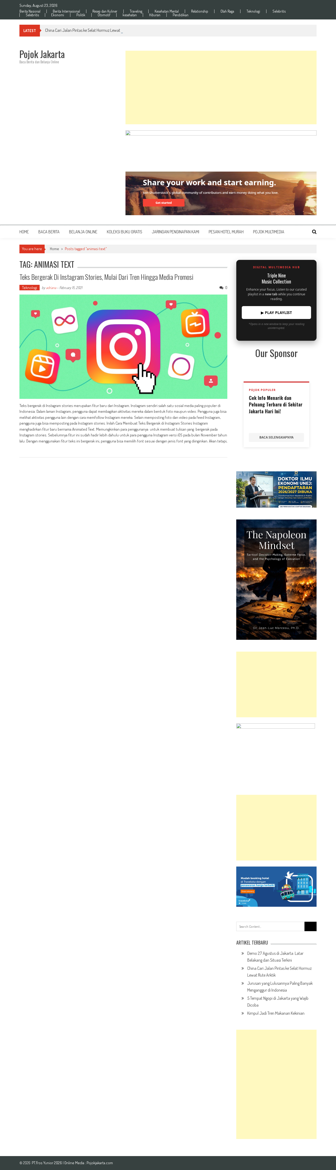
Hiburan (154, 15)
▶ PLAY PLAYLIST (276, 312)
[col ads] (276, 579)
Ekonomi (57, 15)
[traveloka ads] (276, 887)
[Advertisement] (221, 87)
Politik (80, 15)
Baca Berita (49, 231)
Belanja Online (83, 231)
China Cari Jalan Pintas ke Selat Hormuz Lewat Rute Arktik (92, 30)
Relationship (199, 11)
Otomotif (104, 15)
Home (24, 231)
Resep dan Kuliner (104, 11)
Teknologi (253, 11)
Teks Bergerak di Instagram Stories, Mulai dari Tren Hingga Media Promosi (106, 277)
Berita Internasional (66, 11)
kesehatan (130, 15)
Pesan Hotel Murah (226, 231)
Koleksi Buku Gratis (124, 231)
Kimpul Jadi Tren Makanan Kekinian (275, 1013)
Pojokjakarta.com (100, 1162)
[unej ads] (276, 489)
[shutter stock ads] (221, 193)
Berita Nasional (29, 11)
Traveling (136, 11)
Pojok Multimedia (268, 231)
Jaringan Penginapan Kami (175, 231)
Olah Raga (227, 11)
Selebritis (279, 11)
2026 (58, 1162)
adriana (51, 287)
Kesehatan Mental (167, 11)
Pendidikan (180, 15)
